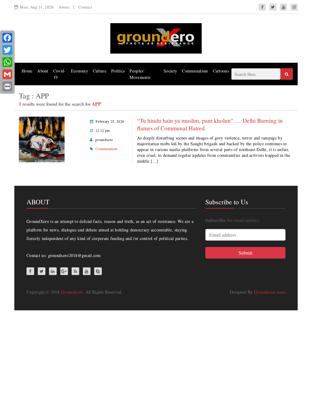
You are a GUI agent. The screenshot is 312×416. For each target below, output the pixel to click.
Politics (118, 71)
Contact (85, 7)
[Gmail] (7, 74)
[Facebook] (7, 38)
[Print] (7, 86)
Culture (99, 71)
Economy (79, 71)
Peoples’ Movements (139, 74)
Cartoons (221, 71)
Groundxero (72, 292)
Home (27, 71)
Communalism (195, 71)
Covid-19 (59, 74)
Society (170, 71)
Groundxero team (270, 292)
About (63, 7)
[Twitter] (7, 50)
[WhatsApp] (7, 62)
